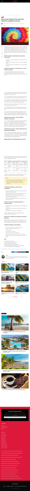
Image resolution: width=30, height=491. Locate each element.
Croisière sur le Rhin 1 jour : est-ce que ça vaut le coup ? (7, 293)
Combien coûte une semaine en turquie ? (11, 242)
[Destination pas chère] (15, 1)
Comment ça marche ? (10, 486)
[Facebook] (2, 49)
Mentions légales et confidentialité (21, 486)
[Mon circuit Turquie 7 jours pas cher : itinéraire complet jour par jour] (15, 36)
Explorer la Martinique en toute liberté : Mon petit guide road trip (7, 272)
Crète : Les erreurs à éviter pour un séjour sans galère (8, 467)
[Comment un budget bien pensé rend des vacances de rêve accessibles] (15, 323)
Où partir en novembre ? (4, 446)
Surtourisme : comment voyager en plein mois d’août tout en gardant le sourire (14, 352)
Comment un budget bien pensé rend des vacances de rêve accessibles (14, 332)
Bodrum (2, 429)
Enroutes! (2, 425)
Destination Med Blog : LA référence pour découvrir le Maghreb (9, 461)
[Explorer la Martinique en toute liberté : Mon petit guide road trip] (7, 267)
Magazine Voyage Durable (4, 426)
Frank (4, 23)
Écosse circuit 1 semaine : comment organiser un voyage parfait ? (6, 283)
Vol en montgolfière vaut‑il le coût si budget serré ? (12, 246)
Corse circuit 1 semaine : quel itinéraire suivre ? (21, 283)
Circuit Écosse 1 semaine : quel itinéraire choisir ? (22, 272)
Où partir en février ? (3, 435)
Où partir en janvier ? (3, 434)
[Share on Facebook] (1, 25)
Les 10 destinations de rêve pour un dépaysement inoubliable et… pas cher (11, 478)
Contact (4, 486)
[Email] (2, 56)
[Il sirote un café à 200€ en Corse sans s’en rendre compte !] (15, 381)
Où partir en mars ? (3, 436)
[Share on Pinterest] (4, 25)
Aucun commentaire (18, 23)
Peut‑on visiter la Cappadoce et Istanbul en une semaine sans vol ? (15, 245)
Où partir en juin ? (3, 440)
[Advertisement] (15, 8)
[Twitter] (2, 51)
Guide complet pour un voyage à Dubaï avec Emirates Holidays (9, 455)
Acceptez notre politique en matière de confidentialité (15, 419)
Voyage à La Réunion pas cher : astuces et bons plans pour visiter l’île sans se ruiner (15, 371)
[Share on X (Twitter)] (3, 25)
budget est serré (20, 46)
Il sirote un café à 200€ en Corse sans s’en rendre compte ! (14, 389)
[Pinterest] (2, 55)
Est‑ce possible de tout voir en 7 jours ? (11, 243)
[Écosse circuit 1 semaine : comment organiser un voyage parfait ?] (7, 277)
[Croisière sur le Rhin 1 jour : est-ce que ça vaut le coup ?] (7, 288)
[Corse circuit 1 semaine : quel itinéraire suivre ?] (22, 277)
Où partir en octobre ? (4, 445)
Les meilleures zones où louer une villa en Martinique (8, 459)
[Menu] (2, 1)
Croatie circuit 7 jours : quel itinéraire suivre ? (21, 293)
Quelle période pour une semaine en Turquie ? (11, 244)
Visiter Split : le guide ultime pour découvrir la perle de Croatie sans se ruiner (11, 457)
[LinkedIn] (2, 53)
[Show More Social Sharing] (6, 25)
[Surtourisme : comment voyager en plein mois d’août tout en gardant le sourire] (15, 342)
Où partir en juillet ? (3, 441)
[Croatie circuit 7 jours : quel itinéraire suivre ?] (22, 288)
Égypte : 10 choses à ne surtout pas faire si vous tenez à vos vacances (10, 463)
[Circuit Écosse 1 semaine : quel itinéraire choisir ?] (22, 267)
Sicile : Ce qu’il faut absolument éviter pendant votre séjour (9, 465)
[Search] (27, 1)
